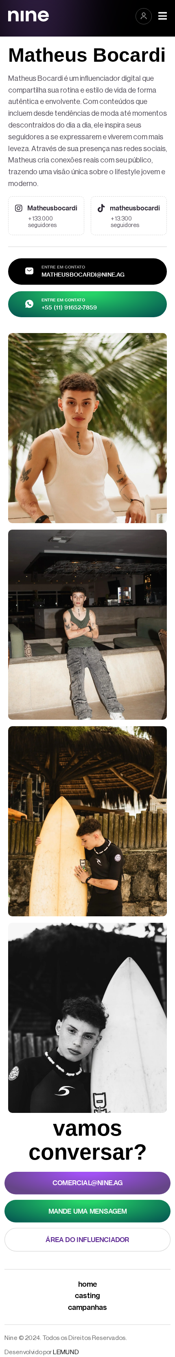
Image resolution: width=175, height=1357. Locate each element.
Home (87, 1283)
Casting (87, 1295)
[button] (144, 16)
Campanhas (87, 1307)
